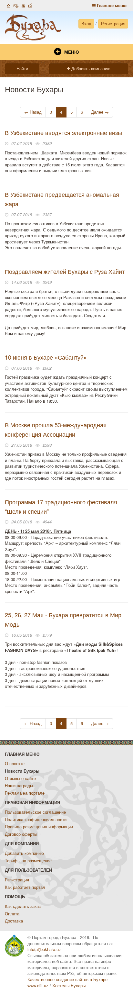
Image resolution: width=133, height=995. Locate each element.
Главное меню (111, 5)
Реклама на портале (25, 793)
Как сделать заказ (23, 906)
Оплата (12, 914)
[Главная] (8, 5)
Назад (33, 112)
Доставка (14, 921)
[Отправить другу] (30, 5)
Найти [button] (22, 68)
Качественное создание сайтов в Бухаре (67, 979)
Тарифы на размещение (28, 860)
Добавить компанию (90, 68)
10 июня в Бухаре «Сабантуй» (46, 357)
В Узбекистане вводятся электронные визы (63, 132)
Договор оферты (21, 834)
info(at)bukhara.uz (44, 949)
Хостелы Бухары (69, 985)
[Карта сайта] (23, 5)
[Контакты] (16, 5)
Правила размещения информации (39, 826)
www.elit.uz (37, 985)
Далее (100, 112)
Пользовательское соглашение (35, 812)
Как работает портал (25, 887)
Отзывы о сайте (20, 778)
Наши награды (19, 785)
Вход (86, 23)
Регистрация (113, 23)
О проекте (15, 763)
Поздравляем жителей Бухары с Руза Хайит (65, 271)
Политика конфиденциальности (35, 819)
